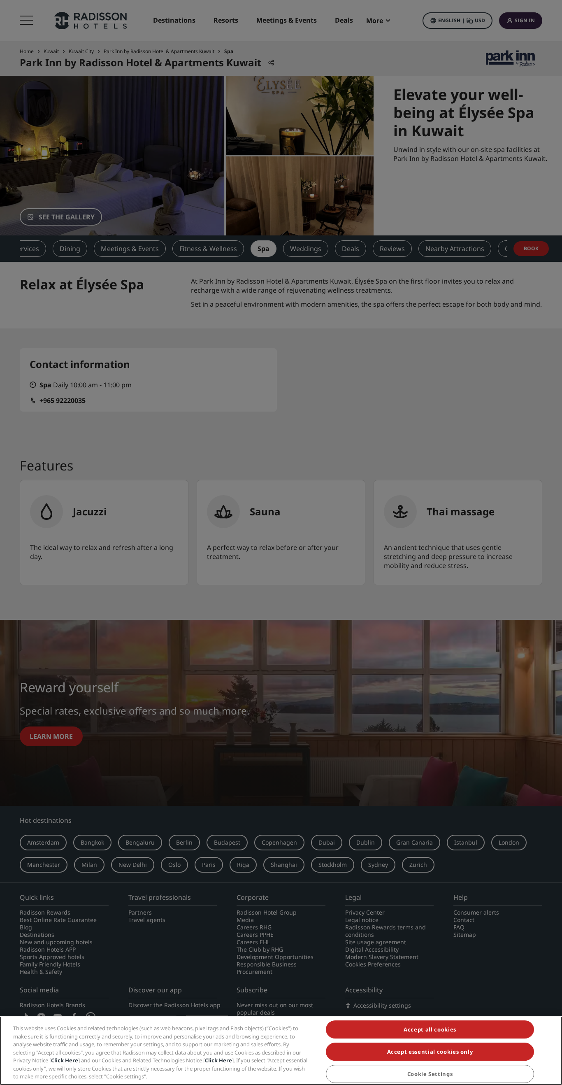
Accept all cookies (430, 1029)
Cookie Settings (430, 1074)
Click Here (64, 1060)
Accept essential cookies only (430, 1051)
